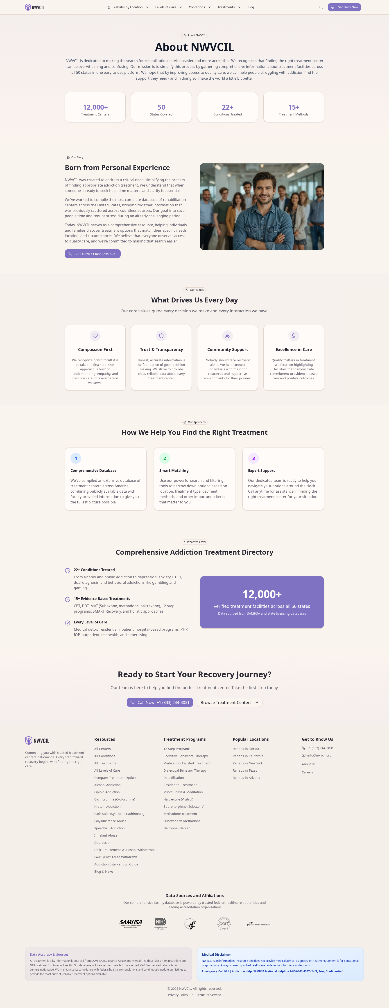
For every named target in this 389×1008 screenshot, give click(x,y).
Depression (102, 842)
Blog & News (103, 871)
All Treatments (105, 763)
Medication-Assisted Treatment (186, 763)
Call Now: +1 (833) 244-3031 (96, 253)
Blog (250, 7)
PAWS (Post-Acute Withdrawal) (116, 857)
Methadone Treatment (180, 814)
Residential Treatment (180, 785)
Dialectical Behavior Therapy (184, 770)
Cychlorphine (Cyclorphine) (114, 799)
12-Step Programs (176, 749)
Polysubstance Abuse (110, 821)
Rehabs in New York (248, 763)
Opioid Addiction (107, 792)
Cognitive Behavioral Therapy (185, 756)
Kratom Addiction (107, 806)
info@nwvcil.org (319, 755)
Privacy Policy (178, 995)
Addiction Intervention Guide (116, 864)
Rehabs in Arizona (246, 777)
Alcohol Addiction (107, 785)
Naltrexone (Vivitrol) (178, 799)
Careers (308, 772)
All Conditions (104, 756)
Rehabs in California (248, 756)
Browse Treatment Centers (226, 702)
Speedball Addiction (109, 828)
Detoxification (173, 777)
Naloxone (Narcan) (177, 828)
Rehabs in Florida (246, 749)
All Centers (102, 749)
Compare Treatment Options (115, 777)
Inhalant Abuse (106, 835)
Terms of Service (208, 995)
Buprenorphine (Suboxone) (183, 806)
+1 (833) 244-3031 (320, 748)
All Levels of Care (107, 770)
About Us (309, 764)
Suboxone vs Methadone (182, 821)
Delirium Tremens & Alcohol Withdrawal (124, 850)
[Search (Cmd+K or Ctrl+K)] (321, 7)
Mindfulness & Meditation (183, 792)
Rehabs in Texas (245, 770)
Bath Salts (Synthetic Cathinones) (119, 814)
